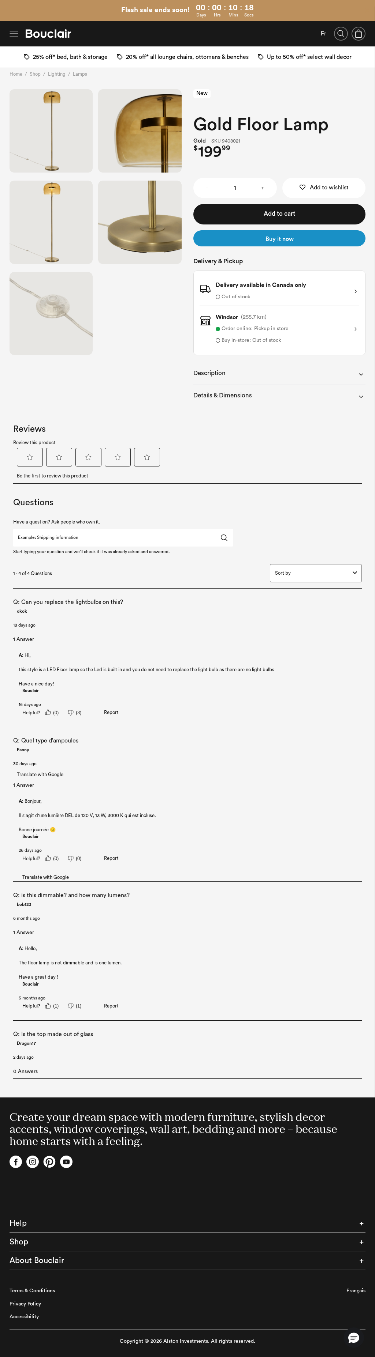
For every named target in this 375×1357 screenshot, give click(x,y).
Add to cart (279, 214)
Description (209, 373)
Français (355, 1290)
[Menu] (14, 33)
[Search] (341, 34)
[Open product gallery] (51, 131)
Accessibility (24, 1316)
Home (16, 74)
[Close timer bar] (367, 10)
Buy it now (280, 239)
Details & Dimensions (222, 395)
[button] (354, 1337)
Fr (323, 34)
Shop (35, 74)
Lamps (80, 74)
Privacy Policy (25, 1304)
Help (18, 1223)
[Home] (48, 33)
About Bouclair (37, 1260)
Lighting (57, 74)
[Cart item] (358, 34)
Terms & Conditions (32, 1290)
